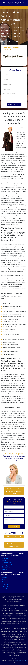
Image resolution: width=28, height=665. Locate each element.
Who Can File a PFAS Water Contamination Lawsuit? (14, 491)
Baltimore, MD (6, 562)
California (5, 586)
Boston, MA (6, 567)
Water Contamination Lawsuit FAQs (13, 599)
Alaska (4, 580)
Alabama (5, 577)
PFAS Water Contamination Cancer (15, 596)
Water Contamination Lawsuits (17, 597)
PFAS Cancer (5, 597)
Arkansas (5, 584)
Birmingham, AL (7, 565)
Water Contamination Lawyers (14, 601)
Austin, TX (5, 560)
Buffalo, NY (5, 569)
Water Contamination (14, 2)
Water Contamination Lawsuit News (14, 545)
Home (4, 596)
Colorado (5, 588)
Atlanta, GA (5, 558)
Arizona (4, 582)
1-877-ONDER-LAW (14, 536)
